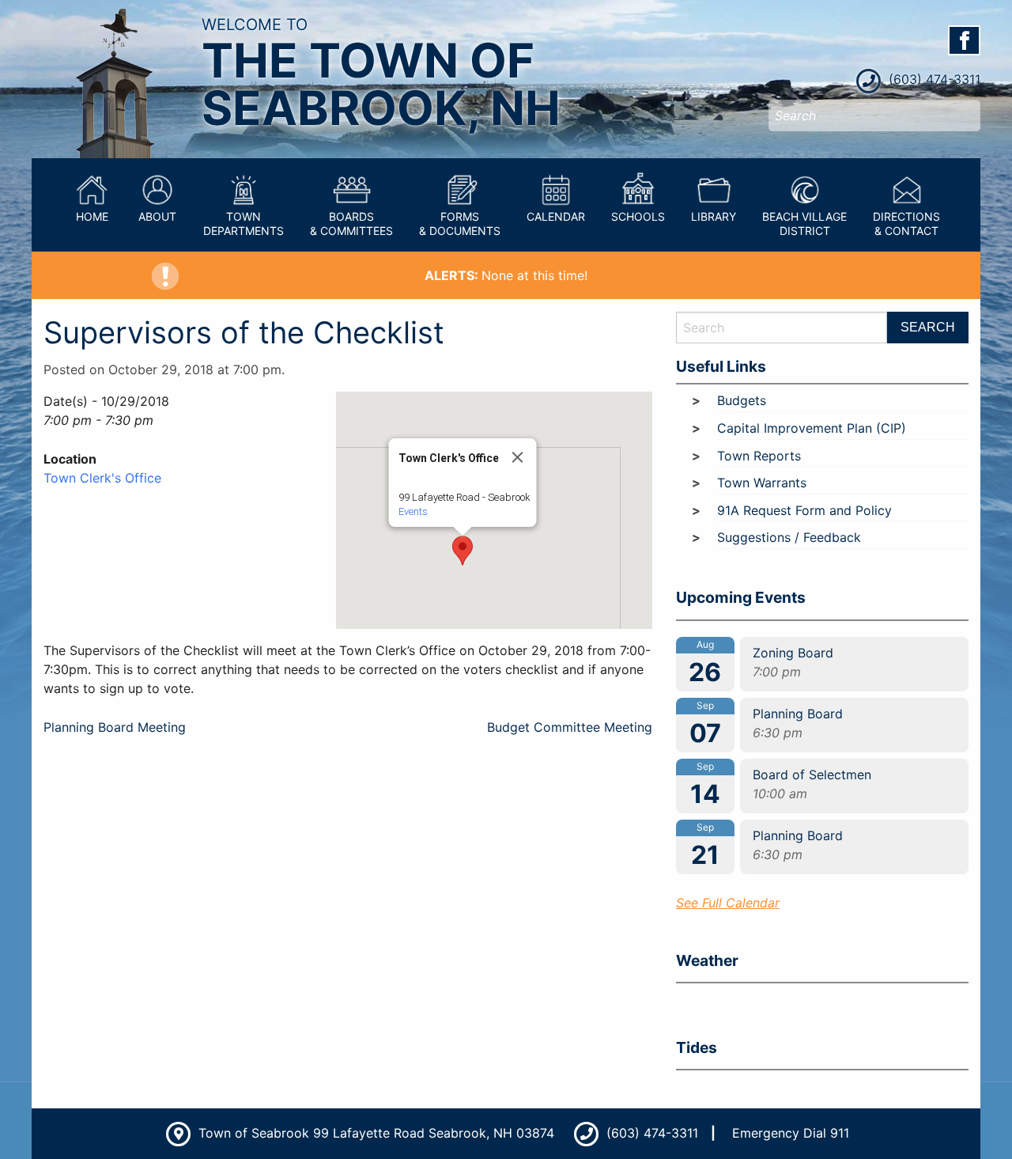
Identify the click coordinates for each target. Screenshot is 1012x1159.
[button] (462, 551)
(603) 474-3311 (932, 79)
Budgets (741, 400)
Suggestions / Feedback (789, 537)
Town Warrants (761, 482)
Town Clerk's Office (102, 478)
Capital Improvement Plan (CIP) (811, 428)
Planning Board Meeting (114, 727)
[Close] (518, 457)
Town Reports (759, 456)
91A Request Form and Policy (804, 510)
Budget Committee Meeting (569, 727)
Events (413, 511)
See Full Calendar (728, 903)
